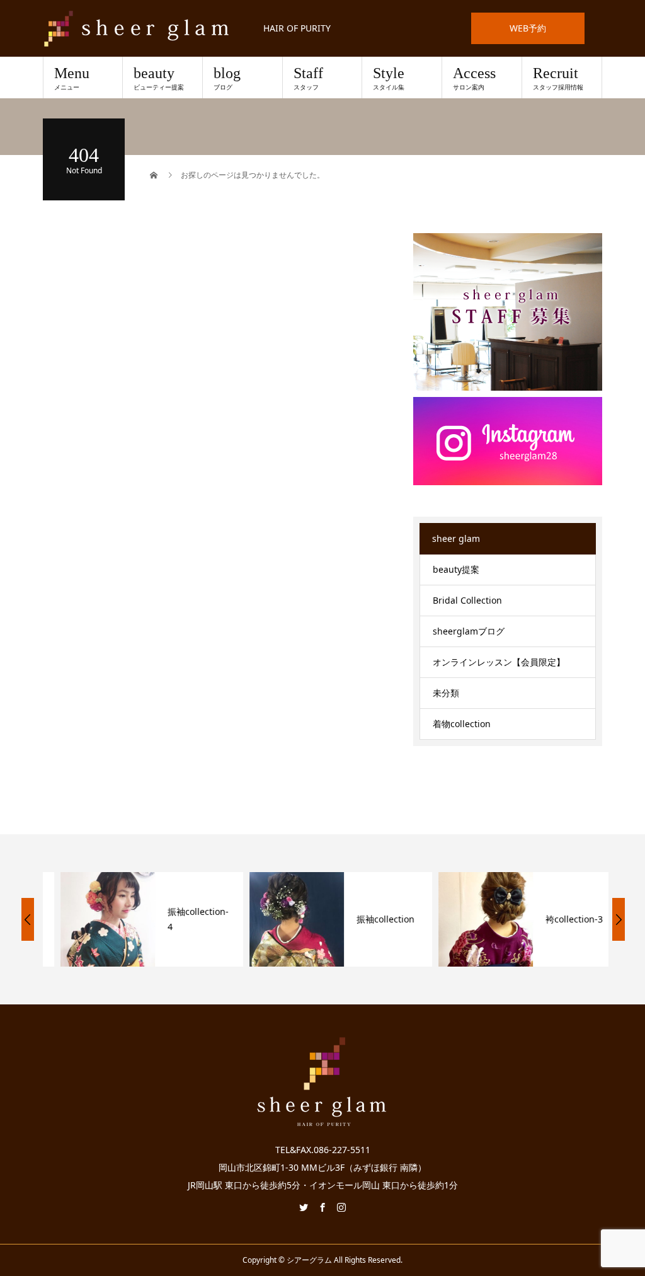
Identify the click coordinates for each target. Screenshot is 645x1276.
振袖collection (368, 919)
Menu (71, 78)
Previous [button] (27, 919)
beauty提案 (456, 569)
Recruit (558, 78)
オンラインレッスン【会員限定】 (499, 662)
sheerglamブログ (469, 631)
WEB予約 (528, 28)
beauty (159, 78)
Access (474, 78)
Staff (308, 78)
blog (227, 78)
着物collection (462, 724)
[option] (134, 919)
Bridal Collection (467, 600)
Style (388, 78)
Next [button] (618, 919)
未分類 (446, 693)
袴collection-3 (556, 919)
